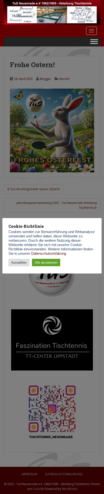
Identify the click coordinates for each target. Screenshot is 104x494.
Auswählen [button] (19, 262)
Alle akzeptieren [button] (46, 262)
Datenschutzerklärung (48, 253)
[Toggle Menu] (94, 41)
